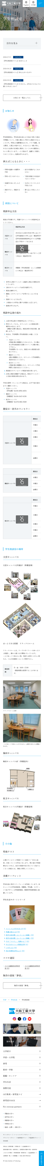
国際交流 (7, 1088)
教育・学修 (8, 1069)
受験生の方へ (9, 1113)
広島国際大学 (26, 1146)
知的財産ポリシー (22, 1138)
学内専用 (5, 1141)
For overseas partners (12, 1106)
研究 (5, 1063)
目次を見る (12, 43)
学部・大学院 (9, 1057)
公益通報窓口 (31, 1152)
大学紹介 (7, 1051)
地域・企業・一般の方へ (13, 1127)
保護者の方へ (9, 1120)
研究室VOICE (9, 1100)
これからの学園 (7, 1152)
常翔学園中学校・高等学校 (10, 1149)
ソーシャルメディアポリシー (22, 1134)
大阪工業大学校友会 (24, 1156)
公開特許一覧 (6, 1156)
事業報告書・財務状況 (20, 1152)
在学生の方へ (9, 1117)
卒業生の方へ (9, 1124)
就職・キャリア (10, 1075)
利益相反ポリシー (34, 1138)
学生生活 (7, 1082)
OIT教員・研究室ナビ (12, 1094)
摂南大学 (17, 1146)
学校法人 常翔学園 (8, 1146)
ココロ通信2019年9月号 (12, 967)
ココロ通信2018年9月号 (32, 967)
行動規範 (14, 1156)
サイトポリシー (7, 1134)
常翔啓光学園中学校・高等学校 (28, 1149)
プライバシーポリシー (9, 1138)
